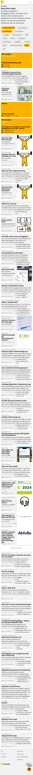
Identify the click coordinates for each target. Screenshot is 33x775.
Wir (2, 751)
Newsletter (20, 759)
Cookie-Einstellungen (22, 757)
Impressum (20, 751)
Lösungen (3, 757)
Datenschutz (20, 754)
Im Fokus (3, 754)
